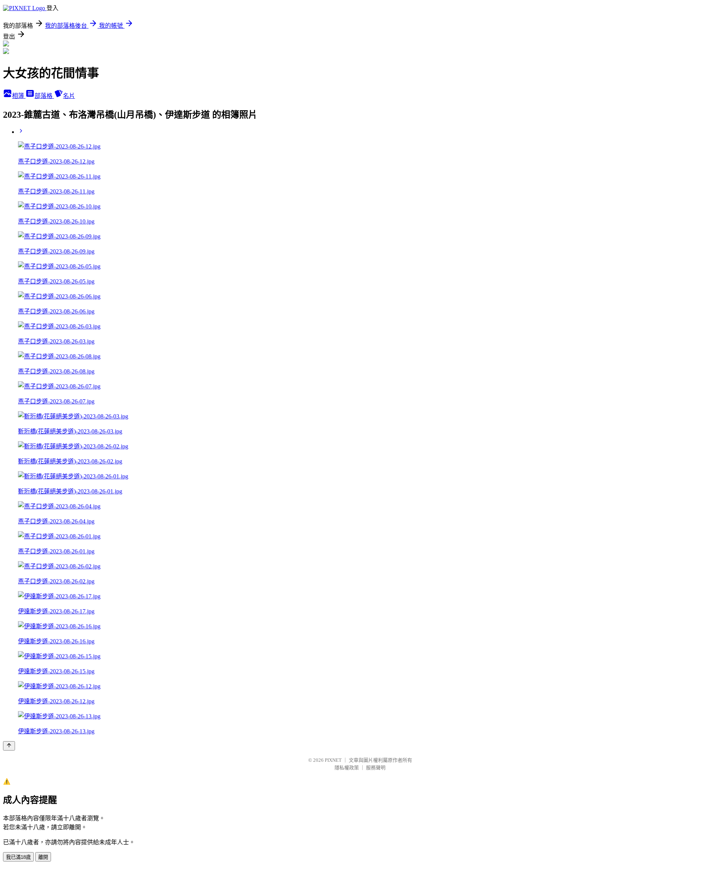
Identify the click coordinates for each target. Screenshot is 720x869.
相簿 (19, 96)
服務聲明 (376, 767)
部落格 (44, 96)
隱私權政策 (346, 767)
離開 (43, 857)
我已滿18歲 (18, 857)
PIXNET (333, 760)
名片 (69, 96)
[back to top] (9, 746)
